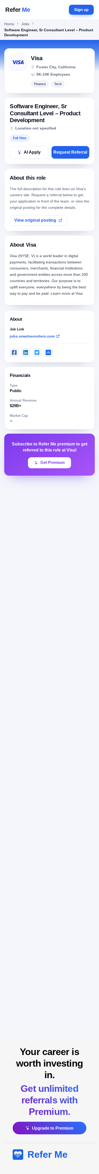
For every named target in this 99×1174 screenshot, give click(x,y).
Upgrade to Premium (52, 1128)
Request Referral (70, 152)
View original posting (35, 220)
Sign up (81, 9)
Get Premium (52, 462)
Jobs (25, 24)
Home (9, 24)
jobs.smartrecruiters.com (32, 336)
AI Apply (32, 152)
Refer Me (47, 1154)
